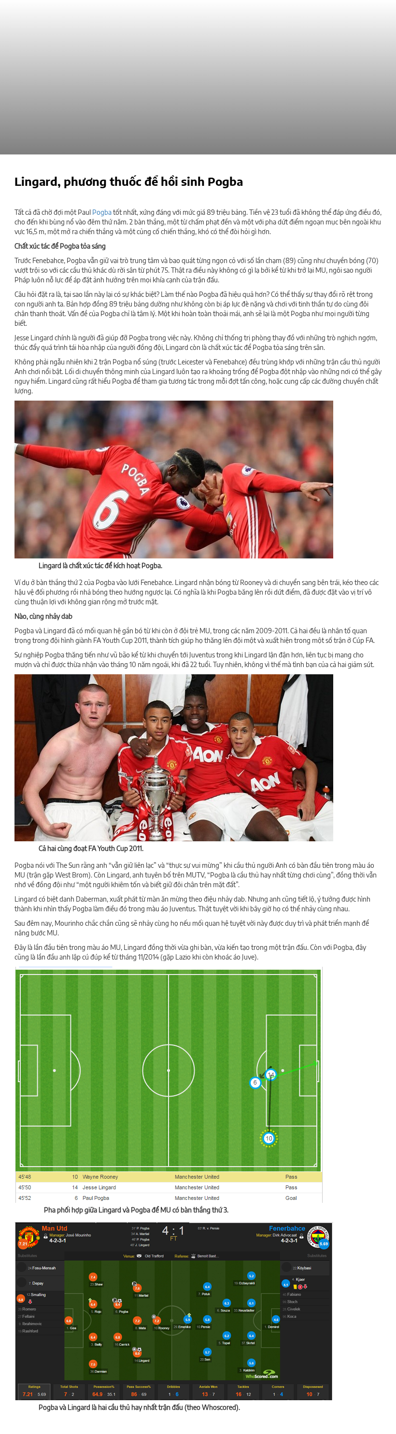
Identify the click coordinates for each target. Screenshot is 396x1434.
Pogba (102, 212)
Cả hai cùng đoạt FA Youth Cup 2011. (91, 848)
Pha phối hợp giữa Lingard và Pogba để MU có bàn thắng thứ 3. (136, 1210)
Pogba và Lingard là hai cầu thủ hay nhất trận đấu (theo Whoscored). (139, 1407)
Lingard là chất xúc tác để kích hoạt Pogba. (100, 565)
